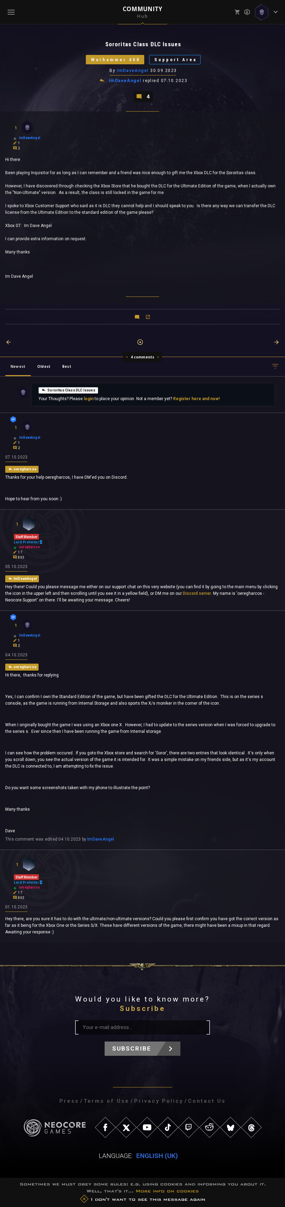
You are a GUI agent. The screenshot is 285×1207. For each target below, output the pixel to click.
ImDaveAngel (133, 70)
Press (69, 1101)
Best (66, 366)
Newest (17, 366)
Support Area (175, 59)
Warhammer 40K (115, 59)
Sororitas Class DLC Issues (71, 390)
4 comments (143, 357)
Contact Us (207, 1101)
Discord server (197, 593)
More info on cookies (167, 1190)
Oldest (43, 366)
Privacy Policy (158, 1101)
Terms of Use (106, 1101)
